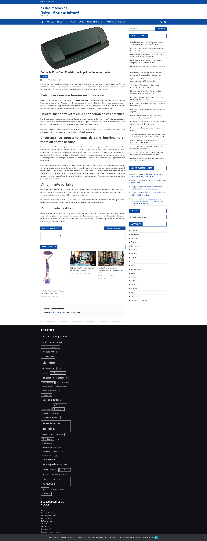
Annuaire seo (45, 526)
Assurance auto (48, 357)
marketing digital (57, 435)
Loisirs (133, 261)
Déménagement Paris (48, 515)
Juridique (134, 254)
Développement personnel (50, 532)
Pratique (50, 22)
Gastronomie (135, 246)
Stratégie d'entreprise (54, 464)
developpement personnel (54, 377)
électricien (46, 494)
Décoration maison (63, 382)
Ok (156, 537)
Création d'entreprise (58, 373)
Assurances (135, 234)
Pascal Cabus (87, 273)
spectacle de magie (49, 459)
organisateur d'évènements (51, 447)
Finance (133, 242)
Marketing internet (95, 22)
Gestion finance (46, 405)
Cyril (54, 80)
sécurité (121, 147)
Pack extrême (46, 510)
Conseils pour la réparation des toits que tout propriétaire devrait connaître (115, 228)
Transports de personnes (139, 300)
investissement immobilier (52, 426)
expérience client (61, 386)
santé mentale (47, 455)
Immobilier (121, 22)
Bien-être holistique (48, 368)
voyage (45, 489)
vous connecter (56, 312)
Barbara (57, 296)
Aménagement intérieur (53, 342)
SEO (56, 455)
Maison (60, 22)
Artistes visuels (49, 351)
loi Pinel (45, 434)
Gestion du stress (51, 400)
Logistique (134, 257)
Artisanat (134, 230)
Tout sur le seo (46, 524)
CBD (60, 369)
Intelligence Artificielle (50, 418)
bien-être (48, 362)
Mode (133, 273)
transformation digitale (59, 474)
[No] (204, 538)
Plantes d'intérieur (59, 451)
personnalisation (46, 451)
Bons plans (71, 22)
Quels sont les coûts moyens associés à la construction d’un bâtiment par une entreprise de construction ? (147, 201)
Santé (81, 22)
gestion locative (46, 409)
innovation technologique (50, 413)
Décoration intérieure (47, 382)
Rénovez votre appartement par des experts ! (52, 228)
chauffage (45, 373)
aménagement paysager (50, 347)
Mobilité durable (47, 439)
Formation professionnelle (51, 391)
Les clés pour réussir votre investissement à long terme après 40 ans (110, 270)
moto (57, 439)
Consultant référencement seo (51, 513)
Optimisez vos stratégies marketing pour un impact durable (82, 269)
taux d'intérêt (65, 470)
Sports (133, 292)
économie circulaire (57, 489)
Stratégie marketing (49, 470)
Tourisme (110, 22)
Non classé (134, 277)
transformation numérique (51, 481)
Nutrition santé (47, 443)
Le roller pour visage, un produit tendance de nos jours (53, 292)
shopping (134, 288)
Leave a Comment (67, 80)
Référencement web (48, 521)
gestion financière (60, 405)
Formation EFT (46, 529)
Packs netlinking (46, 518)
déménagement (47, 386)
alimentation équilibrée (54, 336)
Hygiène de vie (58, 409)
